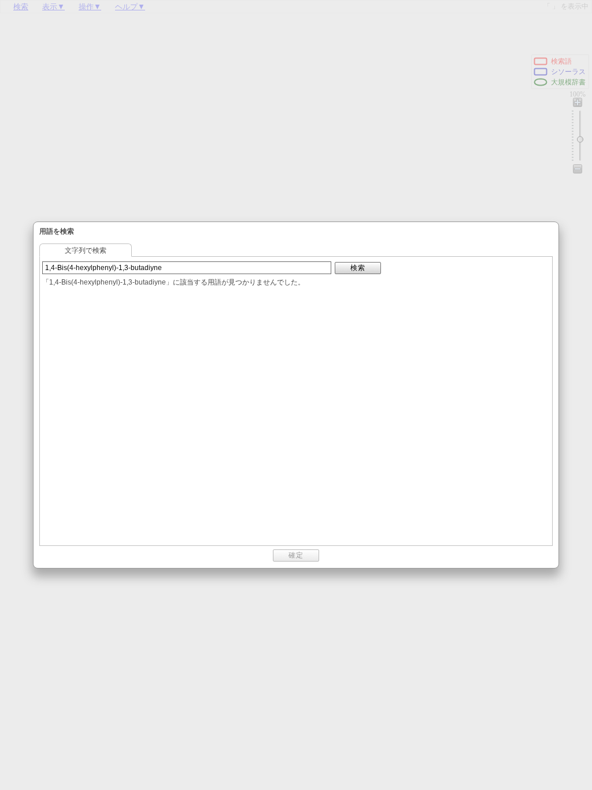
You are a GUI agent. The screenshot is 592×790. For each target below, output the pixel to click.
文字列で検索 (85, 250)
